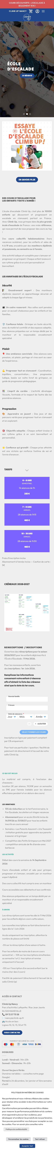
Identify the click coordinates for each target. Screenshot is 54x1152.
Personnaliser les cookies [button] (18, 1139)
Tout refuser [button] (40, 1139)
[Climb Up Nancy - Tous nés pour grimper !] (27, 17)
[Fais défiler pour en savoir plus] (27, 470)
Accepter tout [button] (27, 1146)
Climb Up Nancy (10, 1004)
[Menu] (43, 11)
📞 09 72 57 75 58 (10, 1014)
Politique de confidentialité (16, 1129)
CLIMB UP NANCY (18, 11)
